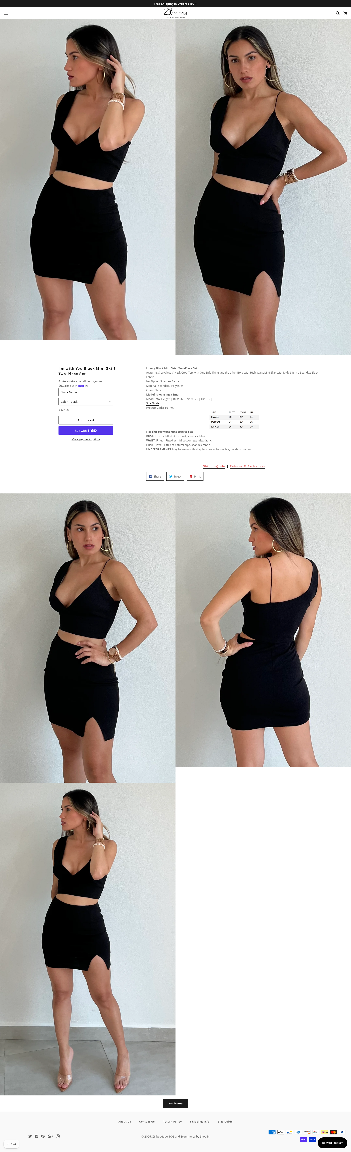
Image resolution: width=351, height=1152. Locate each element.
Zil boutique (160, 1136)
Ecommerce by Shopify (195, 1136)
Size (63, 392)
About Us (124, 1121)
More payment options (86, 439)
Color (64, 401)
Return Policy (172, 1121)
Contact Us (147, 1121)
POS (171, 1136)
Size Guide (152, 403)
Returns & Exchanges (247, 466)
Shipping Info (214, 466)
